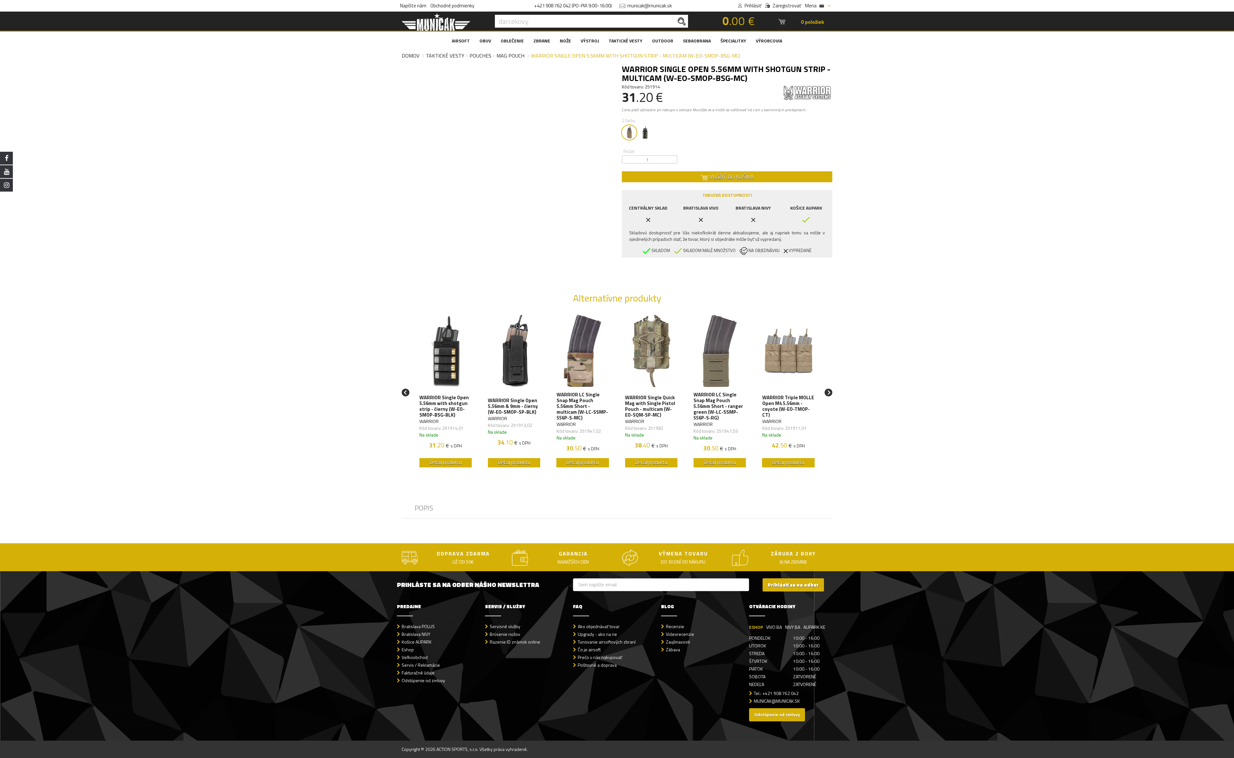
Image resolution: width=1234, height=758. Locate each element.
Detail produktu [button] (446, 462)
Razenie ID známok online (515, 641)
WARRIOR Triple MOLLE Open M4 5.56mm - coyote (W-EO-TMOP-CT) (788, 406)
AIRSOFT (461, 40)
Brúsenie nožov (505, 634)
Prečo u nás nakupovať (600, 657)
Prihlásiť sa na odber (793, 585)
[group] (445, 392)
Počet (628, 151)
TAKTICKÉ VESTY (625, 40)
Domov (410, 55)
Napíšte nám (413, 5)
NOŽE (565, 40)
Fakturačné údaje (418, 672)
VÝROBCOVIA (769, 40)
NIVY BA (792, 627)
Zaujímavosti (678, 641)
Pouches (480, 55)
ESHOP (756, 627)
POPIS (424, 507)
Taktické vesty (445, 55)
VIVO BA (774, 627)
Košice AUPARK (417, 641)
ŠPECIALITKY (733, 40)
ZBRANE (541, 40)
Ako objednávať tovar (599, 626)
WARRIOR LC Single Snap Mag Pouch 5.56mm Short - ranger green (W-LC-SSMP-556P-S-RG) (718, 406)
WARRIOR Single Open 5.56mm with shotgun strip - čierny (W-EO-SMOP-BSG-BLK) (444, 406)
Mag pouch (510, 55)
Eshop (408, 649)
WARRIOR (429, 421)
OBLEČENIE (512, 40)
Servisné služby (505, 626)
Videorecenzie (680, 634)
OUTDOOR (662, 40)
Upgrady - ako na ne (597, 634)
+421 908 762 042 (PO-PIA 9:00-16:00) (573, 5)
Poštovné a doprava (597, 665)
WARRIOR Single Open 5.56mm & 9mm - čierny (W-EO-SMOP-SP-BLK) (513, 406)
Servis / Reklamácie (421, 665)
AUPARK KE (814, 627)
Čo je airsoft (589, 649)
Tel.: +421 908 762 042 (776, 693)
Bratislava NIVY (416, 634)
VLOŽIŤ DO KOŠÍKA (731, 177)
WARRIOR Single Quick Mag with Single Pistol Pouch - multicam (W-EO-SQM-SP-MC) (650, 406)
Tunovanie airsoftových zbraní (607, 641)
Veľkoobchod (415, 657)
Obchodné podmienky (452, 5)
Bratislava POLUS (418, 626)
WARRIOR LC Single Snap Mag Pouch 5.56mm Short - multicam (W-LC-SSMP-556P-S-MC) (582, 406)
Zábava (673, 649)
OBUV (485, 40)
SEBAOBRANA (697, 40)
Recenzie (675, 626)
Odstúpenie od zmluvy (423, 680)
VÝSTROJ (590, 40)
